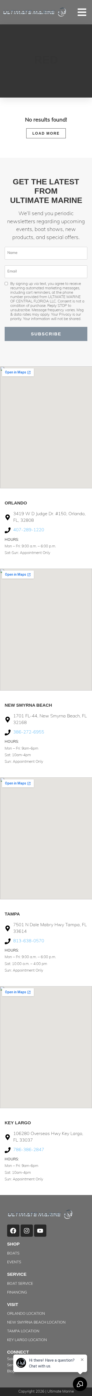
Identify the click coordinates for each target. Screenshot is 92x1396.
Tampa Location (23, 1331)
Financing (17, 1293)
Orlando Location (26, 1314)
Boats (13, 1253)
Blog (10, 1371)
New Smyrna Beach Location (36, 1323)
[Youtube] (40, 1231)
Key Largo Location (27, 1340)
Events (14, 1262)
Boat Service (20, 1284)
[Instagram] (27, 1231)
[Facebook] (13, 1231)
